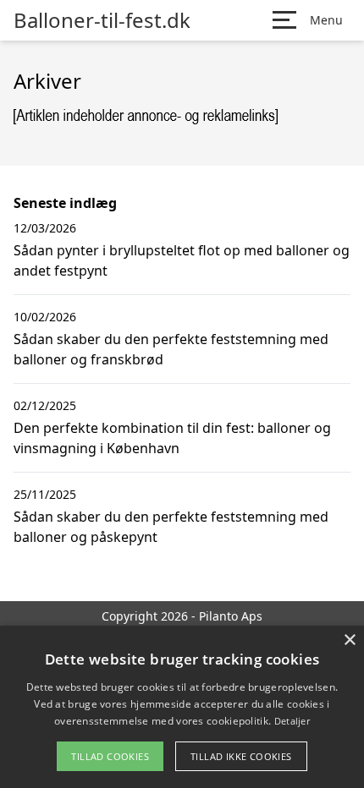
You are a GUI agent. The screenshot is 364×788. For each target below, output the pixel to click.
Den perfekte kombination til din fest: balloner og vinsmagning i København (172, 438)
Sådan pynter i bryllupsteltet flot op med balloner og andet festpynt (182, 260)
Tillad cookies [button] (110, 756)
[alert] (182, 707)
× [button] (349, 640)
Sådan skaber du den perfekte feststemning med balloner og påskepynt (171, 526)
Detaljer (292, 720)
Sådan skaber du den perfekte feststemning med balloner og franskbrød (171, 349)
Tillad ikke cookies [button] (241, 756)
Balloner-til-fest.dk (102, 20)
